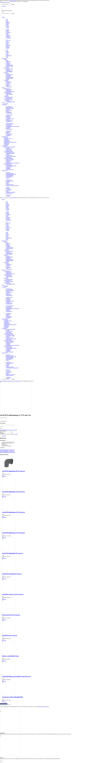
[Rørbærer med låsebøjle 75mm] (8, 653)
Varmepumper (8, 362)
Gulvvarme (8, 354)
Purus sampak (8, 332)
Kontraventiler (6, 326)
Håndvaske (8, 252)
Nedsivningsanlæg (9, 347)
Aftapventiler (6, 321)
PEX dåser (8, 291)
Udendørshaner (6, 322)
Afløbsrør (7, 336)
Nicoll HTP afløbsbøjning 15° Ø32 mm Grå (7, 449)
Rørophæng (8, 314)
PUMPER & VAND (7, 346)
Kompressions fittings (9, 290)
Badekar (7, 263)
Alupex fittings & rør (9, 289)
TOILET (5, 241)
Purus (7, 232)
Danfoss (7, 211)
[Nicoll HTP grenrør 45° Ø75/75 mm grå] (8, 592)
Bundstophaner (6, 325)
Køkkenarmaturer (9, 271)
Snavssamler (6, 327)
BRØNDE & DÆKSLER (8, 340)
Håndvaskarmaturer (9, 253)
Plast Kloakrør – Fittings (10, 335)
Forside (1, 381)
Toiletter (7, 244)
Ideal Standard (8, 220)
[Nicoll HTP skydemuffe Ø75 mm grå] (8, 571)
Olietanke (7, 364)
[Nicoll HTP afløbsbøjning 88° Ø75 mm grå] (8, 468)
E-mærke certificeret (13, 0)
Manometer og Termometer (10, 374)
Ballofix (7, 204)
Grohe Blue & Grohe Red (10, 284)
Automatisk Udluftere (9, 366)
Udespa (3, 285)
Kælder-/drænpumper (9, 351)
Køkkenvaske (8, 272)
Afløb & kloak (4, 328)
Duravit (7, 213)
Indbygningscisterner (9, 248)
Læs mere (1, 426)
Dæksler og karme (9, 342)
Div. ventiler (8, 372)
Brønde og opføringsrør (10, 341)
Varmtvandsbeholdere (9, 358)
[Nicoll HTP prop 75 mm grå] (8, 633)
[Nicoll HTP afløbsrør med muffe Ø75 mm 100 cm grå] (8, 674)
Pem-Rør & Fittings (9, 302)
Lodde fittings (8, 299)
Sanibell (7, 234)
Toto (7, 236)
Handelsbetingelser (41, 706)
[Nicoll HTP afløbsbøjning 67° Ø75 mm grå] (8, 530)
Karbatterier (8, 265)
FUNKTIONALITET (8, 280)
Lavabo (7, 226)
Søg (26, 1)
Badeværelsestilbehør (9, 259)
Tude (7, 277)
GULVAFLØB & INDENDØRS (9, 329)
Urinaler (7, 266)
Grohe (7, 216)
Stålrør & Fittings (9, 292)
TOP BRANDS (6, 282)
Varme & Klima (4, 352)
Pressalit (7, 230)
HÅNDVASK (6, 250)
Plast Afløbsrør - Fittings (12, 381)
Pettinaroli (8, 229)
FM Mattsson (8, 214)
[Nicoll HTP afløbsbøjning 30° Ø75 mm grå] (8, 489)
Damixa (7, 209)
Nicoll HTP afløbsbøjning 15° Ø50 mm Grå (7, 451)
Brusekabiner (8, 258)
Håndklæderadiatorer (9, 260)
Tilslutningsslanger (9, 311)
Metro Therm (8, 227)
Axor (7, 203)
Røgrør (7, 373)
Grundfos (7, 218)
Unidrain (7, 237)
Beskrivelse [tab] (4, 435)
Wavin (7, 239)
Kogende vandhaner (9, 281)
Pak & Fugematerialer (9, 305)
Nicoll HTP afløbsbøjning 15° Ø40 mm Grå (7, 450)
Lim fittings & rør (9, 306)
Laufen (7, 225)
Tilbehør (7, 249)
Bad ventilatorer (9, 264)
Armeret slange (8, 313)
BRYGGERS (6, 278)
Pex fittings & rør (9, 288)
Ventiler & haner (5, 318)
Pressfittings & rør (9, 297)
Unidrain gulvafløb (9, 331)
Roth (7, 233)
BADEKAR (6, 262)
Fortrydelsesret (46, 706)
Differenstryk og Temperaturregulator (10, 324)
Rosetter (7, 315)
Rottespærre (8, 344)
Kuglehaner (8, 300)
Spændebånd (8, 309)
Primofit (7, 293)
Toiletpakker (8, 245)
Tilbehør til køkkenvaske (10, 273)
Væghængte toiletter (9, 247)
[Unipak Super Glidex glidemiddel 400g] (8, 694)
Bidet (7, 242)
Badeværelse (4, 240)
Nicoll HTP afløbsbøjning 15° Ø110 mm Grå (7, 452)
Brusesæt (7, 255)
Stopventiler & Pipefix (8, 320)
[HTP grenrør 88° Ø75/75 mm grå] (8, 612)
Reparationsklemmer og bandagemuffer (12, 308)
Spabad (7, 268)
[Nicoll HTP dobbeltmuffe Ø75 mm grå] (8, 551)
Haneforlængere (9, 303)
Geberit (7, 215)
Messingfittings (8, 294)
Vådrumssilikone (9, 269)
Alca (7, 202)
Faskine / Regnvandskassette (11, 338)
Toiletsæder (8, 246)
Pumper (7, 360)
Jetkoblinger (8, 350)
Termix (7, 235)
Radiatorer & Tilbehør (9, 355)
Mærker (3, 199)
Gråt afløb (17, 381)
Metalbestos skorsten (9, 375)
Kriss (7, 223)
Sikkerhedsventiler (7, 323)
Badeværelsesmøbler (9, 251)
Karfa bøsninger (9, 307)
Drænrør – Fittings (9, 337)
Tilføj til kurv (2, 433)
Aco (7, 201)
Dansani (7, 212)
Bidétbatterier (8, 243)
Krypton (7, 224)
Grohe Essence (8, 283)
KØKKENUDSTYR (7, 274)
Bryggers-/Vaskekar (9, 279)
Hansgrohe (8, 219)
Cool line (7, 208)
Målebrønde (8, 343)
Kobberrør (8, 298)
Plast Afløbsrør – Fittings (10, 334)
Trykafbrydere (8, 377)
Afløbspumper (8, 267)
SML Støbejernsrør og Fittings (11, 348)
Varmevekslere (8, 359)
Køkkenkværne (8, 275)
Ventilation (8, 378)
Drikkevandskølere (9, 276)
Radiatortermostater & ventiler (11, 356)
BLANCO (8, 205)
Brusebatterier (8, 257)
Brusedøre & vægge (9, 256)
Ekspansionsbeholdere (10, 363)
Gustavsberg (8, 217)
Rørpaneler (8, 310)
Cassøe (7, 207)
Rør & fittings (4, 286)
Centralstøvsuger (9, 371)
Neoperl (7, 228)
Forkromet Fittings (9, 295)
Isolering (7, 370)
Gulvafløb (8, 330)
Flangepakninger (9, 316)
